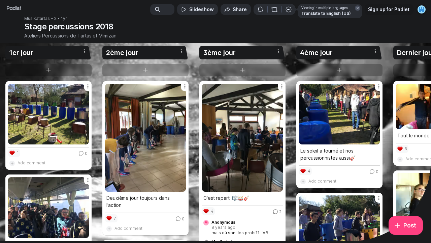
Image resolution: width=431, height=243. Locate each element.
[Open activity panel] (260, 9)
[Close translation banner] (357, 8)
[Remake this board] (274, 9)
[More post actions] (88, 86)
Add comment (31, 162)
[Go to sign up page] (421, 9)
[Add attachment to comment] (12, 163)
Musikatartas (37, 18)
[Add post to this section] (48, 70)
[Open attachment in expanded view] (48, 114)
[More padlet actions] (288, 9)
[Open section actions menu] (84, 51)
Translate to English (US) (326, 13)
